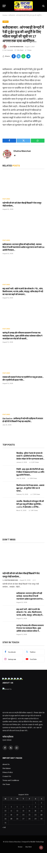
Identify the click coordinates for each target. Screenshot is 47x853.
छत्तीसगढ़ (6, 21)
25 (11, 818)
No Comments (8, 50)
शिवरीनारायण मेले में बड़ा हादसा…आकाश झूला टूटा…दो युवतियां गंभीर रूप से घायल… (30, 488)
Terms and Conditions (11, 780)
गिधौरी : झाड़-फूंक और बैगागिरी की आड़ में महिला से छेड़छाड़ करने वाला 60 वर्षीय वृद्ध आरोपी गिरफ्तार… (30, 472)
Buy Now (28, 847)
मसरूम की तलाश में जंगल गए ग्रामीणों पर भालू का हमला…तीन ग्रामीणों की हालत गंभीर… (23, 378)
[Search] (43, 6)
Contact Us (7, 776)
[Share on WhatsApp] (23, 56)
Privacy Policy (8, 772)
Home (5, 15)
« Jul (4, 827)
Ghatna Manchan (16, 46)
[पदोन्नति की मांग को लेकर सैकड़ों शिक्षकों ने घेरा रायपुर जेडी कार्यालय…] (23, 184)
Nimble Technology (37, 842)
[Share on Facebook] (14, 56)
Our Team (6, 784)
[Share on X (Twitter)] (18, 56)
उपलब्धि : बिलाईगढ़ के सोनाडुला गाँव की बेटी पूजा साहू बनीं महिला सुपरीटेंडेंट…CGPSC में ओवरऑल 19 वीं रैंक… (30, 504)
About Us (6, 764)
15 (35, 810)
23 (41, 814)
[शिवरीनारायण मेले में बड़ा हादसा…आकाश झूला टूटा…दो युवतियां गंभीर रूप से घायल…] (8, 489)
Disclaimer (7, 768)
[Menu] (4, 6)
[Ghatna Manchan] (23, 6)
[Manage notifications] (41, 848)
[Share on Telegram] (28, 56)
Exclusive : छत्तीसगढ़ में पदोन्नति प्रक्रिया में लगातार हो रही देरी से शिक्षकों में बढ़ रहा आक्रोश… (23, 420)
